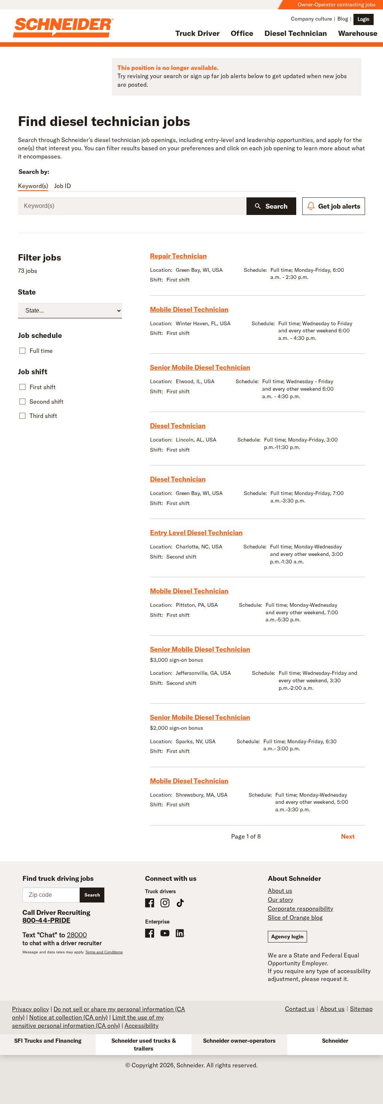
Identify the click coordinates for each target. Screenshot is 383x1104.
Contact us (300, 1008)
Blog (342, 18)
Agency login (287, 936)
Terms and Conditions (104, 952)
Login (364, 19)
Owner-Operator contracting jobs (337, 4)
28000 (77, 935)
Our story (280, 899)
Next (348, 836)
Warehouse (357, 33)
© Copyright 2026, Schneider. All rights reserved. (191, 1065)
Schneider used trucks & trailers (143, 1044)
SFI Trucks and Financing (48, 1040)
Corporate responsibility (300, 908)
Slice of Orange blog (295, 917)
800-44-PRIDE (46, 920)
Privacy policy (30, 1009)
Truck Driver (197, 33)
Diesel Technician (295, 33)
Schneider (335, 1040)
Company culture (311, 18)
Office (242, 33)
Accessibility (142, 1025)
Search (277, 206)
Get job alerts (339, 206)
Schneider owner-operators (239, 1040)
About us (280, 890)
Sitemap (361, 1008)
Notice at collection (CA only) (68, 1017)
